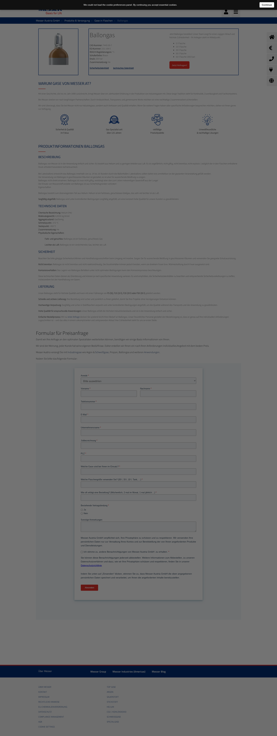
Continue (267, 5)
